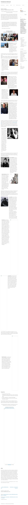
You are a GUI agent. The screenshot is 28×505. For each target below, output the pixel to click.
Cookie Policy (22, 41)
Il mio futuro (23, 28)
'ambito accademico (22, 33)
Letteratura (23, 24)
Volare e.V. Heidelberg (22, 55)
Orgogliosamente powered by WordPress (9, 503)
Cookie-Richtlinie (22, 40)
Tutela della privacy (22, 39)
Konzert (21, 22)
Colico (23, 20)
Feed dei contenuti (22, 66)
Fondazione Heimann (6, 1)
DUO (13, 5)
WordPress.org (22, 68)
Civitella (21, 20)
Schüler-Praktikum (23, 29)
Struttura (21, 38)
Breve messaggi (3, 5)
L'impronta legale (22, 37)
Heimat (25, 21)
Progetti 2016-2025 (18, 5)
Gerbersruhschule (22, 21)
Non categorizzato (11, 481)
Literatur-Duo (22, 25)
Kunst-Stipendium (23, 23)
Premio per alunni (23, 30)
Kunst (23, 22)
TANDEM (11, 5)
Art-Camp (21, 18)
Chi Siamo (23, 5)
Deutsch (22, 10)
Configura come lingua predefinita (23, 11)
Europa (21, 21)
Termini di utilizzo (22, 46)
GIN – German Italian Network (23, 52)
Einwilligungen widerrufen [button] (23, 45)
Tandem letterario (4, 482)
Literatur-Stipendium (23, 25)
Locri (20, 28)
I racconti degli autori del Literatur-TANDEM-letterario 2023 (9, 41)
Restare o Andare (23, 19)
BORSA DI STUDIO (23, 31)
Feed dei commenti (22, 67)
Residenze (7, 5)
